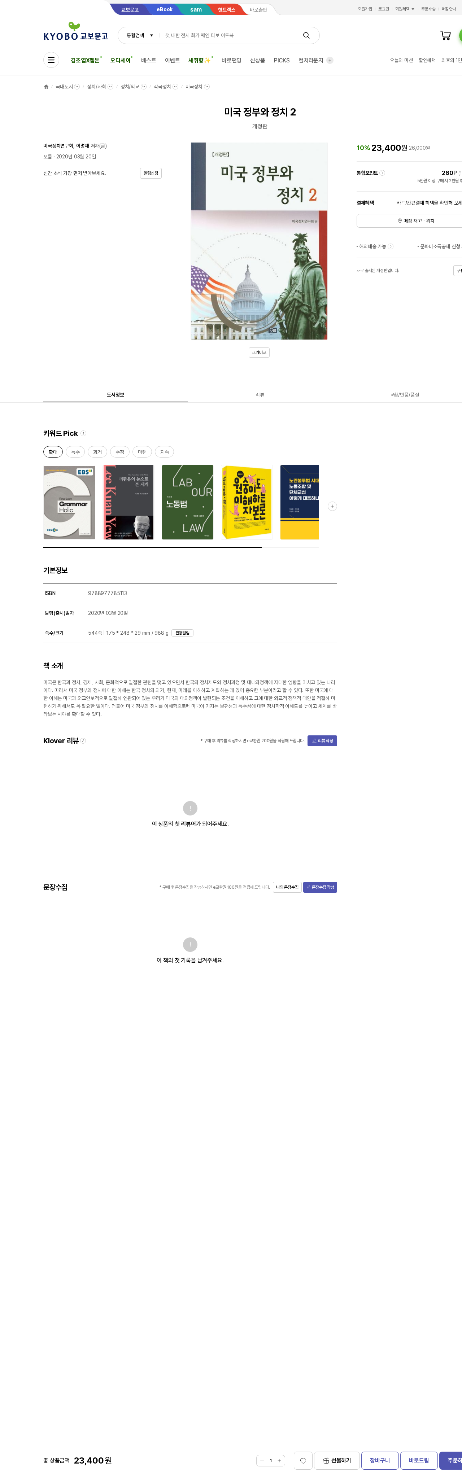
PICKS (282, 60)
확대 (53, 453)
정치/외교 (130, 86)
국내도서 (64, 86)
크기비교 (259, 352)
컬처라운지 (310, 60)
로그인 (383, 9)
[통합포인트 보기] (382, 173)
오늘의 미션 (401, 60)
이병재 (82, 146)
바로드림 (419, 1460)
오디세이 (120, 60)
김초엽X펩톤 (85, 60)
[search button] (306, 35)
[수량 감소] (262, 1460)
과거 (97, 453)
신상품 (257, 60)
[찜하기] (303, 1461)
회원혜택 (402, 9)
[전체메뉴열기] (51, 60)
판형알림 (182, 632)
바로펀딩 (231, 60)
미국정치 (194, 86)
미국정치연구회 (58, 146)
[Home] (46, 86)
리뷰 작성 (325, 740)
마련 (142, 453)
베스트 (148, 60)
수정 (120, 453)
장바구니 (380, 1460)
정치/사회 (96, 86)
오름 (47, 156)
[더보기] (330, 60)
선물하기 (341, 1460)
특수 (75, 453)
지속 (164, 453)
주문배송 (428, 9)
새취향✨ (199, 60)
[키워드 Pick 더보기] (332, 506)
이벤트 (172, 60)
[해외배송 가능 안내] (390, 246)
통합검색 (135, 35)
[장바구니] (445, 35)
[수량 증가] (279, 1460)
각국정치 (162, 86)
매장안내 (449, 9)
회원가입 (365, 9)
